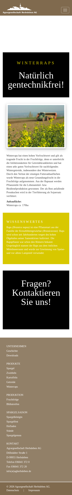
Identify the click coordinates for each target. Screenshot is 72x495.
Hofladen (11, 426)
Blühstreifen (12, 404)
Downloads (12, 355)
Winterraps (12, 386)
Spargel (10, 368)
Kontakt (12, 443)
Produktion (14, 395)
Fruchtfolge (12, 399)
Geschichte (12, 351)
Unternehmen (16, 346)
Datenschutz (12, 490)
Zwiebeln (11, 373)
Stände (9, 430)
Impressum (34, 490)
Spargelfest (12, 421)
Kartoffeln (11, 377)
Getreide (10, 382)
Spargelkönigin (14, 417)
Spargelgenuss (13, 435)
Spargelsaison (16, 412)
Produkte (13, 363)
